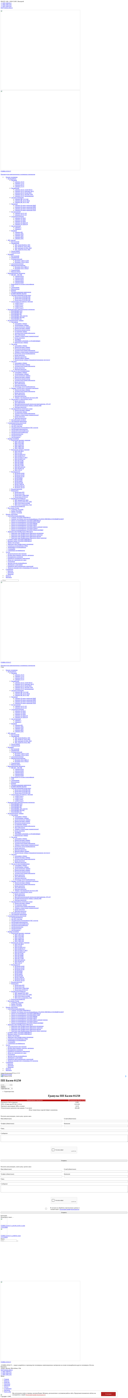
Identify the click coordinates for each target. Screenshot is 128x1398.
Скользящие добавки (21, 323)
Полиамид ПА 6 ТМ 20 (21, 268)
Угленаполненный (16, 259)
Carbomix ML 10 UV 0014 (22, 200)
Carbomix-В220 (19, 281)
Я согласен (108, 1394)
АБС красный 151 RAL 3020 (23, 248)
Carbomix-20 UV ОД (21, 215)
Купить (3, 1086)
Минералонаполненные (18, 265)
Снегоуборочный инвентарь (16, 516)
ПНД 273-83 (18, 453)
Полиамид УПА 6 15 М (22, 260)
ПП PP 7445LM (19, 484)
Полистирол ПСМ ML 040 (22, 300)
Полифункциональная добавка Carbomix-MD (28, 405)
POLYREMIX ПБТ (16, 312)
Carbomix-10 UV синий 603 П (23, 189)
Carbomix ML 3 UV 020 (21, 199)
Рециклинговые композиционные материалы (21, 309)
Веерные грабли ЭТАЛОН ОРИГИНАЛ (20, 541)
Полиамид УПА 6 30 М (22, 262)
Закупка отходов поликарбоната (17, 563)
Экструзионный (16, 226)
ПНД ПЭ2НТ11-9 (20, 459)
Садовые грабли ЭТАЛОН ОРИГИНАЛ (20, 539)
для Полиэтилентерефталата (19, 432)
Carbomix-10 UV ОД (21, 213)
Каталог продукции (12, 514)
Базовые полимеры (13, 438)
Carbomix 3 (18, 227)
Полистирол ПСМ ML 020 (22, 298)
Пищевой (14, 230)
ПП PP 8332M (19, 483)
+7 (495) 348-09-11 (6, 3)
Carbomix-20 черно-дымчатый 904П (25, 205)
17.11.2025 (4, 1237)
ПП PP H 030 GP (20, 486)
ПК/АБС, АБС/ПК (16, 275)
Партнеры (11, 572)
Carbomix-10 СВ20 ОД (21, 223)
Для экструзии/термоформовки (20, 371)
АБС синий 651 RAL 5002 (22, 249)
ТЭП (12, 286)
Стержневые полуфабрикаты (16, 550)
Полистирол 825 (19, 492)
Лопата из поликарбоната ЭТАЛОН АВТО (24, 525)
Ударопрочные (15, 270)
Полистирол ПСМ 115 (21, 497)
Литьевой (14, 180)
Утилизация (11, 561)
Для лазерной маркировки (19, 421)
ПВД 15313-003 (19, 443)
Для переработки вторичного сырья (21, 408)
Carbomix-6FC (19, 232)
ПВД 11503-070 (19, 445)
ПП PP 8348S (18, 479)
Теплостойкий (15, 251)
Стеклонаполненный (17, 216)
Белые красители (20, 338)
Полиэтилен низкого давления (20, 449)
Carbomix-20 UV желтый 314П (24, 194)
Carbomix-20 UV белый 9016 (23, 193)
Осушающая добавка (21, 331)
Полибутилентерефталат (18, 498)
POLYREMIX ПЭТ (16, 311)
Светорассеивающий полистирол (21, 295)
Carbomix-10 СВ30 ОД (21, 224)
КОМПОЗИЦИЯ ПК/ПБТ (19, 293)
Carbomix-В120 (19, 276)
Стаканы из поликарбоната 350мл (18, 546)
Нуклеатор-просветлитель (22, 330)
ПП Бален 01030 (19, 473)
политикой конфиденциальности (69, 1209)
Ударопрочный (15, 252)
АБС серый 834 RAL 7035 (22, 245)
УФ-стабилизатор (20, 334)
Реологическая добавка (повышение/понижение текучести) (32, 360)
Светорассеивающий (17, 197)
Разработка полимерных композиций (19, 558)
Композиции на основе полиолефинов (22, 284)
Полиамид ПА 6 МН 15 (22, 267)
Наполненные (15, 289)
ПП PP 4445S (18, 481)
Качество (10, 571)
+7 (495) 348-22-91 (6, 4)
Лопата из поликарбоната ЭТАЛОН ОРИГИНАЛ (26, 520)
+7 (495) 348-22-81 (6, 6)
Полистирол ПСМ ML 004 (22, 297)
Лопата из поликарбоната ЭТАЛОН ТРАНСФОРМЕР (27, 530)
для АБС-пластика (16, 426)
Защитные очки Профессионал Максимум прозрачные (27, 533)
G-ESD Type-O (19, 308)
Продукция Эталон (13, 508)
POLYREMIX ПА (16, 319)
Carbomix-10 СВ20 (20, 219)
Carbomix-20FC (19, 237)
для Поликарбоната (17, 424)
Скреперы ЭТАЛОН (17, 509)
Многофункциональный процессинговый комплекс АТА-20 (33, 404)
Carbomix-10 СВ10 (20, 218)
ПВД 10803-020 (19, 446)
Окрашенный (15, 188)
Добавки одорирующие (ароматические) (27, 336)
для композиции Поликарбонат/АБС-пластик (24, 427)
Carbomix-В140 (19, 278)
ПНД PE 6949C (19, 464)
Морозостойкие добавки (22, 358)
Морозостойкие (15, 271)
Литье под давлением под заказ (17, 560)
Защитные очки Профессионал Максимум (20, 531)
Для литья (14, 344)
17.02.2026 (4, 1227)
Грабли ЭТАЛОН (16, 511)
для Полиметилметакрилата (19, 429)
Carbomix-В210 (19, 279)
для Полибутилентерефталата (20, 431)
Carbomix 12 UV (19, 183)
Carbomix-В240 (19, 282)
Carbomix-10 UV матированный (24, 196)
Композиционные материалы (16, 273)
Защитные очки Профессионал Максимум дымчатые (27, 534)
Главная (3, 1073)
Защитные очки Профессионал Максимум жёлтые (26, 536)
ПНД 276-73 (18, 470)
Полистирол (14, 490)
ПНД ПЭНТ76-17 (20, 456)
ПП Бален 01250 (19, 475)
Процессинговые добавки (22, 328)
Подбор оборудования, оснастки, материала (21, 555)
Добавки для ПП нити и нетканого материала (24, 388)
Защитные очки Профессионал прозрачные (20, 544)
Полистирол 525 (19, 494)
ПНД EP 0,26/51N (20, 467)
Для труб (13, 361)
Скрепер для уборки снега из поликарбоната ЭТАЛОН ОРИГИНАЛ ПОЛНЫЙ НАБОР (37, 519)
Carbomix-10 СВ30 (20, 221)
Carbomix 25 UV (19, 186)
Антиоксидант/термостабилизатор (25, 333)
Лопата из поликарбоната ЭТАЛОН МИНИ (24, 523)
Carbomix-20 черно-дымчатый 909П (25, 207)
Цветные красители (20, 356)
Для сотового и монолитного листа (21, 399)
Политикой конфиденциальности (35, 1395)
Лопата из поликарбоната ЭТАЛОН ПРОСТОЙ (25, 522)
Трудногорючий (16, 212)
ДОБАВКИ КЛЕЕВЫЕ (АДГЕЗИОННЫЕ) (27, 341)
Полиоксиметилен (16, 489)
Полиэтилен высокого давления (20, 440)
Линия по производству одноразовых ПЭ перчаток (23, 568)
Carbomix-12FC (19, 235)
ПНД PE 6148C (19, 460)
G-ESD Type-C (19, 304)
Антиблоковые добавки (22, 325)
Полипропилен (15, 471)
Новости (6, 1380)
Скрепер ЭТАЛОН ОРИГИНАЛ (20, 517)
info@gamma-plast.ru (7, 7)
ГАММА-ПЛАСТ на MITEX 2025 (11, 1236)
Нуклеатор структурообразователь (25, 353)
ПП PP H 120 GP (20, 487)
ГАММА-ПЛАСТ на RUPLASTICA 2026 (13, 1225)
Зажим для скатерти (14, 542)
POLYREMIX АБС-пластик (19, 316)
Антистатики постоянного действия (22, 301)
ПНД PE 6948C (19, 462)
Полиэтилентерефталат (18, 506)
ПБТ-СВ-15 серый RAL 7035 (23, 505)
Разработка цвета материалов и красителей (20, 566)
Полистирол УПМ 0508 (22, 495)
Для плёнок (14, 322)
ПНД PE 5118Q (19, 465)
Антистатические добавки (22, 327)
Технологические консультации (17, 553)
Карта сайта (7, 1391)
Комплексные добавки (21, 342)
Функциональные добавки (16, 320)
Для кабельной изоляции (18, 419)
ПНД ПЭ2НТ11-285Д (21, 457)
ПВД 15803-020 (19, 448)
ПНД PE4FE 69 (19, 468)
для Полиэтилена (16, 435)
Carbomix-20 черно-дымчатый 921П (25, 208)
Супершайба (11, 549)
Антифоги (18, 339)
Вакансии (7, 1385)
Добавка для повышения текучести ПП (26, 397)
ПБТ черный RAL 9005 (21, 500)
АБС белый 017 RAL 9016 (22, 246)
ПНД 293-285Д (19, 451)
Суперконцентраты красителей (17, 423)
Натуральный (15, 241)
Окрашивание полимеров (15, 557)
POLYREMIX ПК (16, 314)
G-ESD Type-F (19, 306)
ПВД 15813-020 (19, 442)
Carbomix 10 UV (19, 182)
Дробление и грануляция (15, 564)
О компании (9, 569)
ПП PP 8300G (19, 478)
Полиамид (11, 254)
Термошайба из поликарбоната (17, 547)
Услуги (8, 552)
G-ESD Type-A (19, 303)
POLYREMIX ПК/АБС (18, 317)
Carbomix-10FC (19, 234)
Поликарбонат (12, 178)
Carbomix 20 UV (19, 185)
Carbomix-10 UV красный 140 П (24, 191)
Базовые (13, 290)
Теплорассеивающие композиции (21, 292)
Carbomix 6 (18, 229)
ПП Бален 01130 (19, 476)
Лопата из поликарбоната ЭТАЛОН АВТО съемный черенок (29, 527)
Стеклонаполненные (17, 264)
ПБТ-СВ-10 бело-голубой (22, 503)
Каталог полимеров (12, 177)
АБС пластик (12, 240)
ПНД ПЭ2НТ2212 (20, 454)
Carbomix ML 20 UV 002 (22, 202)
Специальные (15, 287)
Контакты (9, 577)
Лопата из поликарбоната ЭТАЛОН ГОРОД (24, 528)
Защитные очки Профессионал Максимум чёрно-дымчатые (28, 538)
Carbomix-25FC (19, 238)
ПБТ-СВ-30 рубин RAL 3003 (23, 501)
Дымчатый (14, 204)
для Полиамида (15, 437)
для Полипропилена (17, 434)
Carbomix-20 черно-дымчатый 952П (25, 210)
